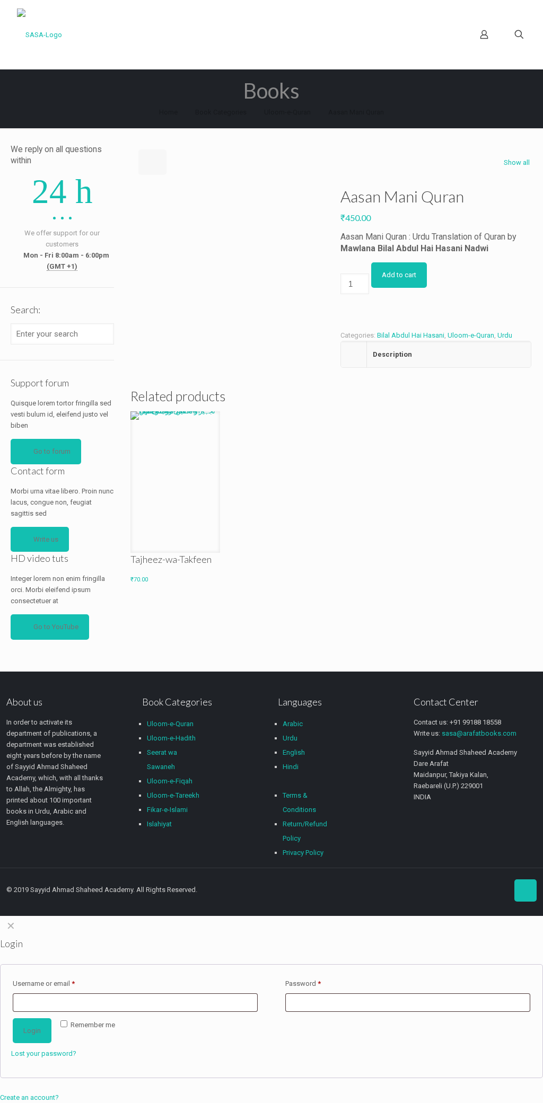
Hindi (291, 767)
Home (168, 112)
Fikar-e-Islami (167, 810)
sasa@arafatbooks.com (479, 733)
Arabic (293, 724)
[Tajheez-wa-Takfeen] (175, 478)
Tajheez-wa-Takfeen (171, 559)
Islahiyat (159, 824)
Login (32, 1031)
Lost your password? (43, 1053)
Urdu (504, 335)
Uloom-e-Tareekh (173, 795)
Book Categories (221, 112)
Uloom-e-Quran (287, 112)
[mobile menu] (447, 34)
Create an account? (29, 1097)
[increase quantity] (343, 310)
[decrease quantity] (343, 268)
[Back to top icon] (525, 890)
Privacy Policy (303, 853)
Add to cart (399, 275)
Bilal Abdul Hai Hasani (410, 335)
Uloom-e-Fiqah (169, 781)
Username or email (44, 983)
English (294, 752)
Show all (517, 162)
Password (303, 983)
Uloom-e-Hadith (171, 738)
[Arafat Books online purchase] (39, 34)
